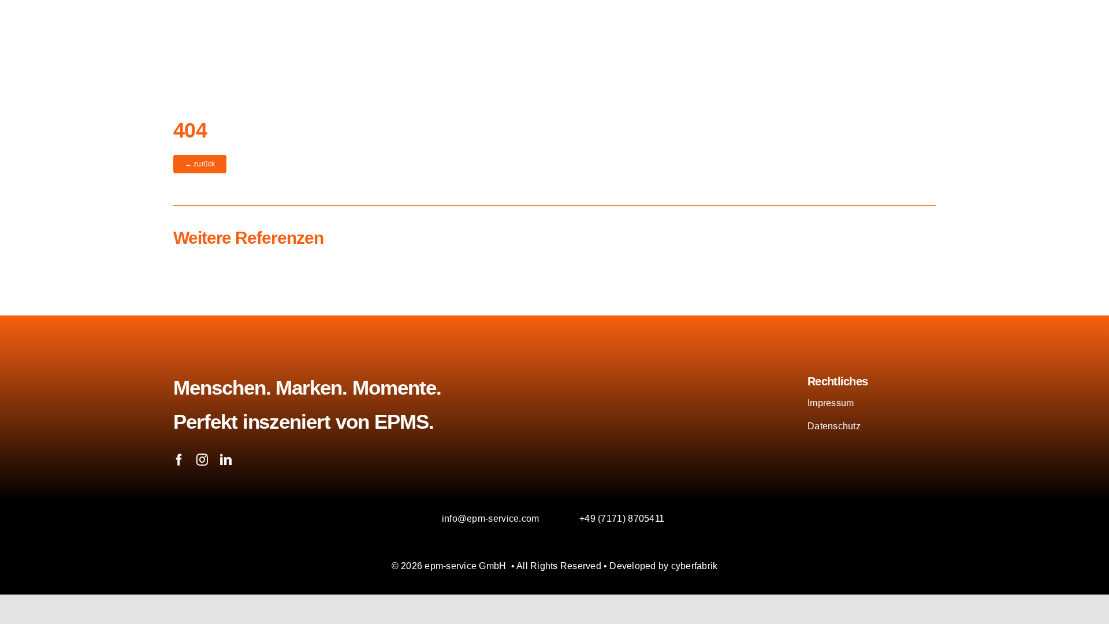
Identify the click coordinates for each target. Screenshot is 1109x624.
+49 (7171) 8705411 (621, 518)
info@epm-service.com (490, 518)
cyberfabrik (694, 566)
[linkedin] (226, 460)
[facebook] (179, 460)
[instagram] (202, 460)
